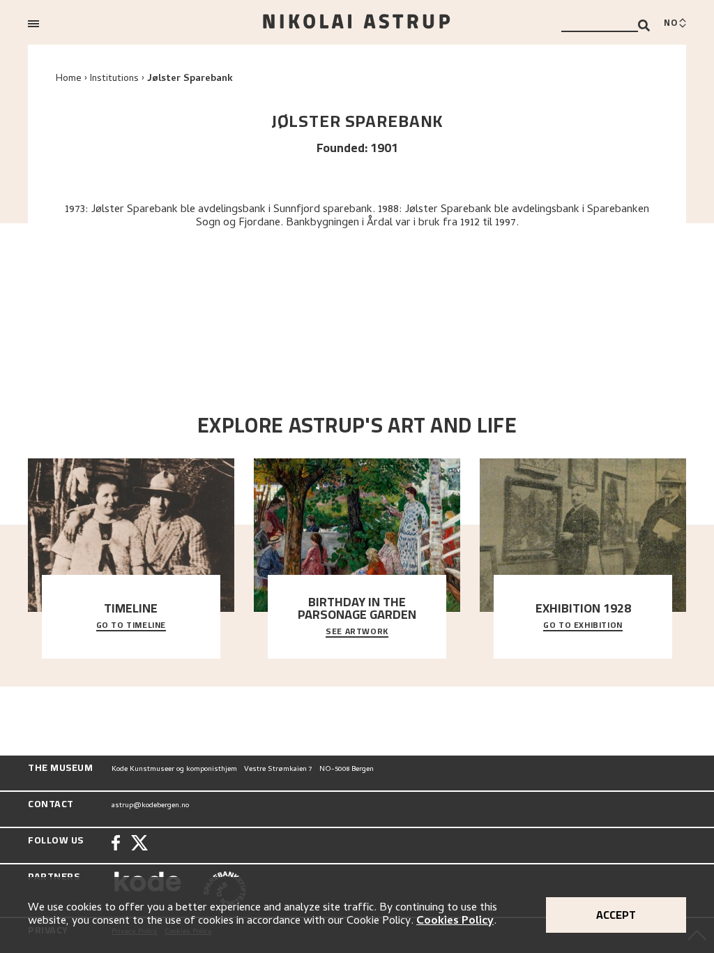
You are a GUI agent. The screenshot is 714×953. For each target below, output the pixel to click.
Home (69, 79)
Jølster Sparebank (190, 79)
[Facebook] (116, 844)
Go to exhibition (583, 625)
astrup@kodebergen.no (150, 806)
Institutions (114, 79)
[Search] (644, 25)
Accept (616, 914)
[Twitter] (139, 844)
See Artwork (357, 632)
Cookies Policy (455, 922)
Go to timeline (131, 625)
